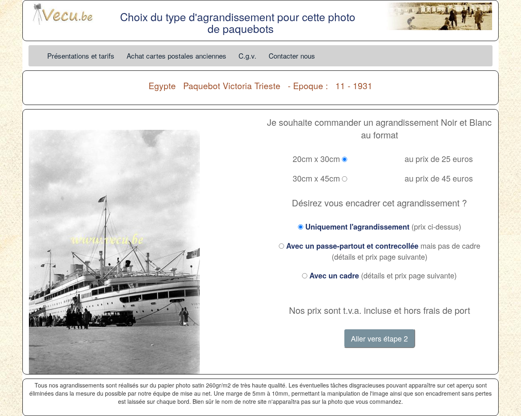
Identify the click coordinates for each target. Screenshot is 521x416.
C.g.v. (247, 55)
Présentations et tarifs (80, 55)
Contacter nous (292, 55)
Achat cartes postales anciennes (176, 55)
